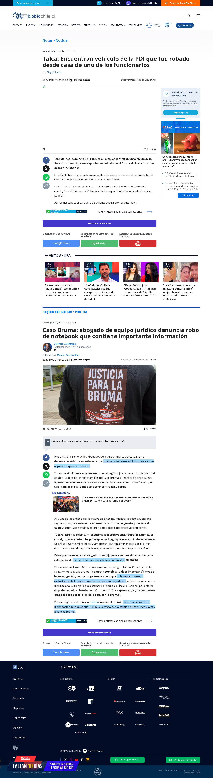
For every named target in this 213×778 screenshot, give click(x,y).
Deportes (75, 25)
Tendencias (89, 25)
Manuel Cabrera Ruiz (68, 354)
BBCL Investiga (118, 25)
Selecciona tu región (28, 3)
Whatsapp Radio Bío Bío (184, 760)
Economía (63, 25)
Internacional (46, 25)
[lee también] (66, 504)
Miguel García (54, 72)
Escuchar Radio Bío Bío (181, 3)
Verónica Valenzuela (65, 343)
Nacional (31, 25)
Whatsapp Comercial (129, 759)
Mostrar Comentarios (99, 223)
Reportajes (19, 737)
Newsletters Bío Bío (112, 3)
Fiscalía (94, 602)
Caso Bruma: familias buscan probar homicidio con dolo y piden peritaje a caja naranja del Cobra (117, 499)
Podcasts (17, 25)
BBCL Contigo (136, 25)
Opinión (103, 25)
